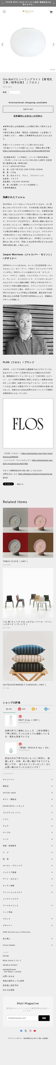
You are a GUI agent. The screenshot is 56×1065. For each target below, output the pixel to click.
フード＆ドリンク (11, 905)
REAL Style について (12, 960)
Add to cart (28, 109)
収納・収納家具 (17, 846)
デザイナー (8, 925)
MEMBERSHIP (9, 970)
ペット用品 (8, 912)
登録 (44, 1018)
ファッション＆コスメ (12, 892)
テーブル (7, 832)
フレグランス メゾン (12, 812)
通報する (20, 484)
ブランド (7, 919)
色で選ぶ (7, 939)
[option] (28, 44)
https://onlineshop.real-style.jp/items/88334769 (26, 151)
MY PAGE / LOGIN (12, 972)
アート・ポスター (17, 879)
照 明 (6, 859)
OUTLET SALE (9, 793)
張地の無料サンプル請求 (13, 981)
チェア (7, 826)
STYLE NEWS (9, 945)
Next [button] (53, 44)
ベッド (6, 839)
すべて (9, 709)
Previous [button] (3, 44)
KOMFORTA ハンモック (14, 806)
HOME (6, 956)
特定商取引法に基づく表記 (32, 1038)
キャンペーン (9, 779)
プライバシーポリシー (15, 1038)
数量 (5, 92)
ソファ (11, 819)
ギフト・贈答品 (10, 799)
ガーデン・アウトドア (12, 866)
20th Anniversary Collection (17, 932)
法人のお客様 (9, 990)
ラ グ (6, 852)
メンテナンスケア (11, 899)
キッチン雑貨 (16, 885)
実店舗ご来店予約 (11, 985)
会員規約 (45, 1038)
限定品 (6, 786)
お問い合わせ (9, 976)
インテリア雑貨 (16, 872)
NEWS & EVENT (10, 965)
